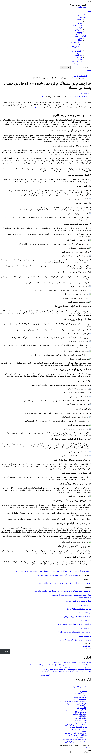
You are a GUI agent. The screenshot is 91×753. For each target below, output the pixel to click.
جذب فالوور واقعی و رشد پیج (76, 733)
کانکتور (84, 731)
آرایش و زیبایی (77, 51)
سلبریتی (79, 59)
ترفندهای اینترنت (85, 93)
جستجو (88, 648)
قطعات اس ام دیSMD (78, 718)
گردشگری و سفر (75, 61)
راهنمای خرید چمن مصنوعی (76, 710)
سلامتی (79, 57)
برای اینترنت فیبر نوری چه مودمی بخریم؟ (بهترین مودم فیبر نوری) (67, 669)
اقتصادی (79, 19)
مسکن (79, 32)
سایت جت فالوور (80, 697)
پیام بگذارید (87, 646)
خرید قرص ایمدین (80, 737)
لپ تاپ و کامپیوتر (75, 42)
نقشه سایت (82, 7)
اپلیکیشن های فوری (79, 686)
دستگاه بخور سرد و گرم (78, 735)
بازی (80, 44)
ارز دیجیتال (78, 23)
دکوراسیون (78, 55)
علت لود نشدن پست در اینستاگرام (28, 571)
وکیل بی (84, 695)
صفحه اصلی (82, 15)
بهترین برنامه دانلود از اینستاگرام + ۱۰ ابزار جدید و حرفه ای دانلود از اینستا (64, 583)
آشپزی (79, 53)
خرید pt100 (83, 706)
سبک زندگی (82, 49)
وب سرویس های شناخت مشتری (74, 739)
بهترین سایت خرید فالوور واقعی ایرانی (73, 701)
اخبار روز (83, 17)
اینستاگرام (74, 571)
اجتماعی (79, 21)
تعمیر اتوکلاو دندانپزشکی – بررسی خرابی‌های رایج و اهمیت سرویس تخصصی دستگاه (60, 664)
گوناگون (79, 34)
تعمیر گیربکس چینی (79, 722)
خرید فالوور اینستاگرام (78, 693)
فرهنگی (79, 27)
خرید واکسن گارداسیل (78, 727)
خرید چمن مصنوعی (79, 729)
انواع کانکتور (82, 716)
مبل (85, 684)
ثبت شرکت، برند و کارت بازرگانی (74, 725)
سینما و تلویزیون (76, 25)
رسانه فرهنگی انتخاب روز (77, 699)
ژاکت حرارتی (82, 708)
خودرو (80, 38)
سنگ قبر (83, 691)
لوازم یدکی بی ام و (80, 714)
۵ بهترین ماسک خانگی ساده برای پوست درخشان (73, 667)
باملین (89, 11)
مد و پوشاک (78, 63)
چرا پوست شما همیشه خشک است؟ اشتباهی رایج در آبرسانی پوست (66, 671)
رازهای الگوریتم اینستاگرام (77, 703)
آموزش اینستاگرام (84, 571)
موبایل (79, 40)
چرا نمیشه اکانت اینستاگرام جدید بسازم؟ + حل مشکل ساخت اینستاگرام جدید (62, 591)
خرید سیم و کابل (80, 712)
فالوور (84, 689)
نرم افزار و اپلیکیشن (74, 46)
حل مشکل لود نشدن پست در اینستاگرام (55, 571)
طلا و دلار (78, 30)
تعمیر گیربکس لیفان (79, 720)
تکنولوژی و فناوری (80, 36)
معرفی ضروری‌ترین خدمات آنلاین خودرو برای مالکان (71, 662)
